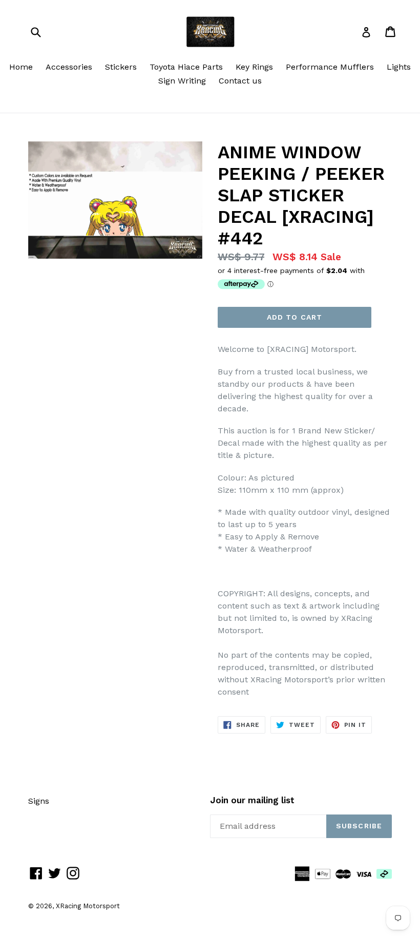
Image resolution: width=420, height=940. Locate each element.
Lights (399, 67)
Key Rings (254, 67)
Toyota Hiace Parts (186, 67)
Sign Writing (182, 81)
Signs (38, 801)
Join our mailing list (252, 800)
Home (21, 67)
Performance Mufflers (330, 67)
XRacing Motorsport (88, 906)
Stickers (121, 67)
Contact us (240, 81)
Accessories (69, 67)
